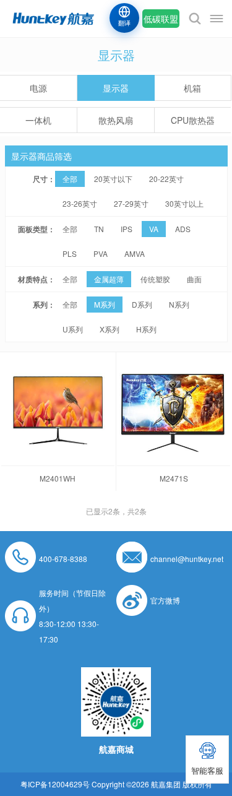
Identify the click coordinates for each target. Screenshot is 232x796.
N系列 (179, 304)
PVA (100, 253)
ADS (183, 228)
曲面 (194, 279)
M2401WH (57, 478)
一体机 (38, 120)
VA (153, 228)
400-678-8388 (63, 558)
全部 (69, 178)
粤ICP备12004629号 (55, 784)
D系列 (142, 304)
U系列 (72, 329)
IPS (126, 228)
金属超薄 (109, 279)
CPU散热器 (193, 120)
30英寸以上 (184, 203)
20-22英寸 (166, 178)
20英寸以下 (113, 178)
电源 (38, 88)
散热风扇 (115, 120)
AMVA (134, 253)
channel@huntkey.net (186, 558)
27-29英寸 (131, 203)
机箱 (192, 88)
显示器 (116, 88)
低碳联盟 (161, 18)
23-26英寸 (79, 203)
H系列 (146, 329)
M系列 (104, 304)
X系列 (109, 329)
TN (99, 228)
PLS (69, 253)
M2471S (174, 478)
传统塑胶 (155, 279)
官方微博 (165, 600)
